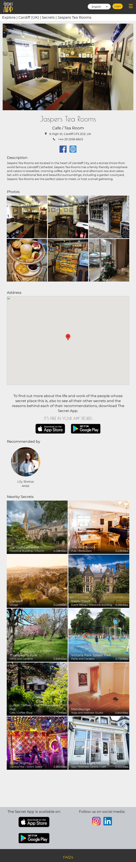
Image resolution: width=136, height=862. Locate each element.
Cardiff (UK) (30, 17)
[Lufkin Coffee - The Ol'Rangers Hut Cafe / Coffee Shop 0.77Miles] (37, 689)
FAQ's (68, 857)
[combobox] (99, 6)
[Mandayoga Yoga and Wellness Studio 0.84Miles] (98, 689)
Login (117, 6)
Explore (10, 17)
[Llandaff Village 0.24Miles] (37, 581)
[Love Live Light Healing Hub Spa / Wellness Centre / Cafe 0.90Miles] (98, 742)
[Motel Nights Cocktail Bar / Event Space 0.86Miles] (37, 742)
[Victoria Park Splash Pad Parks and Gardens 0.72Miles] (98, 635)
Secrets (50, 17)
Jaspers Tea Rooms (74, 17)
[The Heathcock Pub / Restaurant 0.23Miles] (98, 527)
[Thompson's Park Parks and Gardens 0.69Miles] (37, 635)
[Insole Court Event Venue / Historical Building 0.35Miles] (98, 581)
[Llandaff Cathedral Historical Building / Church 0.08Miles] (37, 527)
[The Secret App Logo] (8, 7)
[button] (68, 337)
